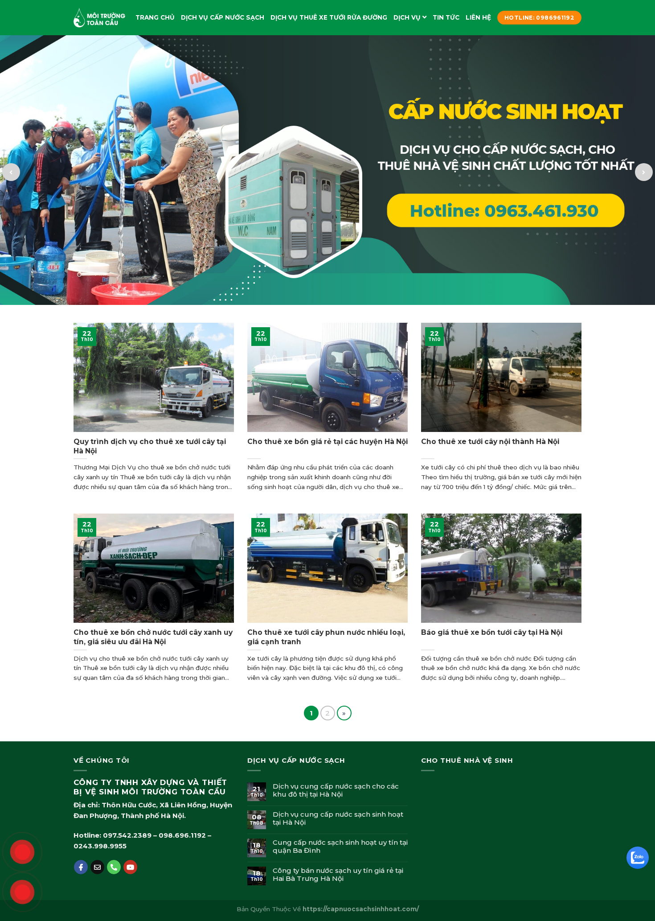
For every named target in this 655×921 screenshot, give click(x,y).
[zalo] (636, 856)
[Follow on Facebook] (81, 867)
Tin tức (446, 17)
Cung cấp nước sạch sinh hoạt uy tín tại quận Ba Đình (340, 847)
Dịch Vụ (407, 17)
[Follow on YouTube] (130, 867)
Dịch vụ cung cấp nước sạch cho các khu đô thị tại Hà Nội (336, 790)
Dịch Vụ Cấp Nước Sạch (222, 17)
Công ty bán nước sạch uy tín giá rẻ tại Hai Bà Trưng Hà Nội (338, 875)
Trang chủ (155, 17)
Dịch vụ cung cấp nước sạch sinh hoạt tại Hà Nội (338, 818)
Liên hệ (478, 17)
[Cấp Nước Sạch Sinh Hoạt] (100, 18)
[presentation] (11, 172)
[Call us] (114, 867)
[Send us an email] (97, 867)
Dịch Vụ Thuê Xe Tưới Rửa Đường (328, 17)
